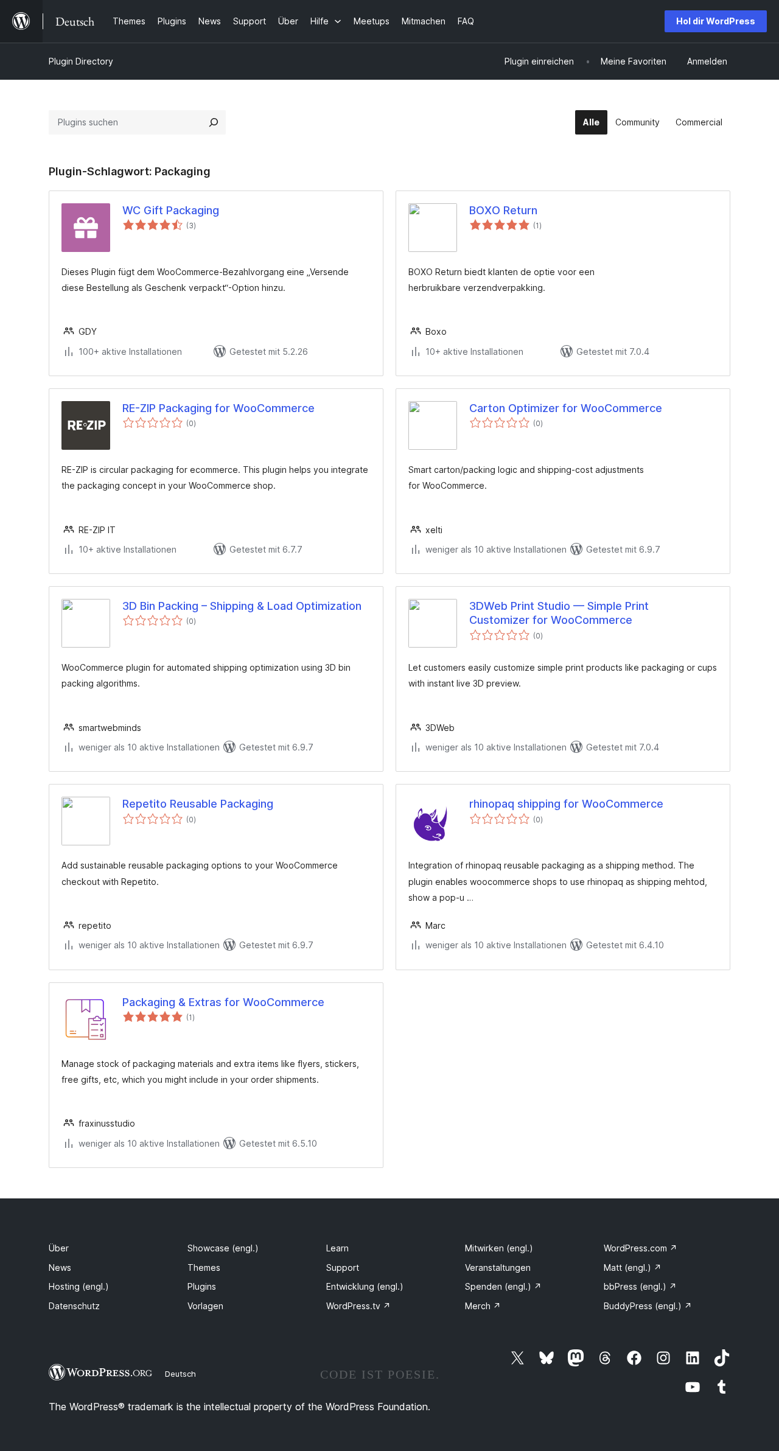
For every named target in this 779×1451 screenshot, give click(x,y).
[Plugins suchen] (213, 122)
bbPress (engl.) (640, 1286)
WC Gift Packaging (170, 210)
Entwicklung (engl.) (364, 1286)
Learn (337, 1248)
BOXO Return (503, 210)
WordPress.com (640, 1248)
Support (342, 1267)
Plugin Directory (81, 61)
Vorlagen (205, 1306)
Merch (483, 1306)
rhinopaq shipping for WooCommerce (566, 803)
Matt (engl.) (633, 1267)
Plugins (201, 1286)
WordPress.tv (358, 1306)
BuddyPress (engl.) (648, 1306)
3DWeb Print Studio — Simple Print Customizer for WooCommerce (559, 613)
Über (59, 1248)
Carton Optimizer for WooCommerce (565, 408)
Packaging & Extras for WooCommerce (223, 1002)
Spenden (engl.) (503, 1286)
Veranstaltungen (498, 1267)
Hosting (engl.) (79, 1286)
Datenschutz (74, 1306)
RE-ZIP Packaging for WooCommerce (218, 408)
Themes (203, 1267)
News (60, 1267)
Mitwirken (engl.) (499, 1248)
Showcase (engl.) (223, 1248)
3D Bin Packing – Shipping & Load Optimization (242, 606)
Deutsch (180, 1374)
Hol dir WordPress (715, 21)
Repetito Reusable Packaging (197, 803)
